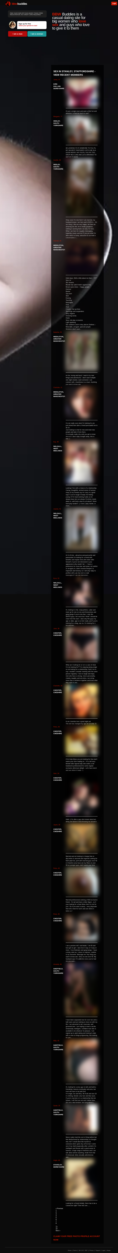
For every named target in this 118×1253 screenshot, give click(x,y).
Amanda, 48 (57, 964)
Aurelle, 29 (57, 160)
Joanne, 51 (57, 509)
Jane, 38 (56, 628)
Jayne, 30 (56, 825)
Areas (108, 1250)
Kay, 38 (56, 442)
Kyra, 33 (56, 578)
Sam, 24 (56, 773)
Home (70, 1250)
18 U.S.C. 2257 (83, 1250)
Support (98, 1250)
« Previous (59, 1208)
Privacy (91, 1250)
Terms (75, 1250)
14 (56, 1229)
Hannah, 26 (57, 241)
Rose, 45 (56, 914)
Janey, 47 (56, 79)
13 (56, 1227)
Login (114, 3)
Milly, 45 (56, 1041)
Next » (58, 1230)
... (56, 1225)
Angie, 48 (56, 1160)
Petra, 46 (56, 727)
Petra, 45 (56, 868)
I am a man (17, 34)
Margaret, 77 (57, 116)
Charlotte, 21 (57, 387)
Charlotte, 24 (57, 686)
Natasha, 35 (57, 332)
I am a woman (37, 34)
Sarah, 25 (56, 1106)
